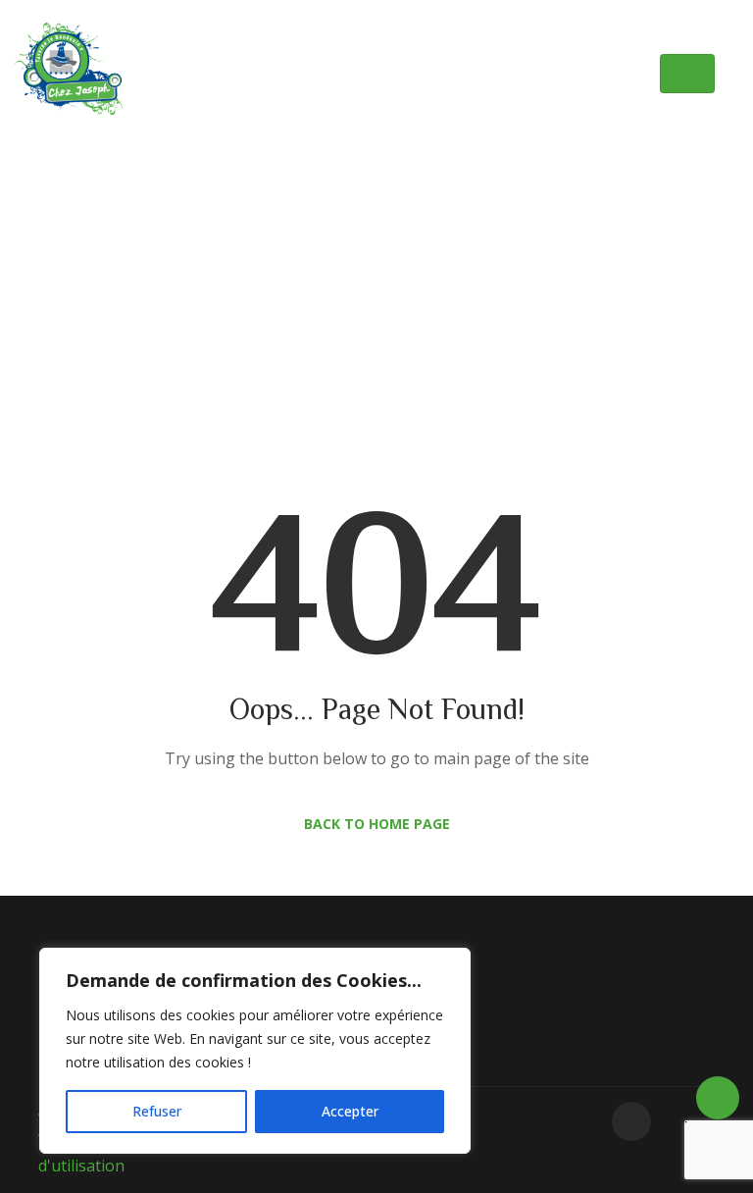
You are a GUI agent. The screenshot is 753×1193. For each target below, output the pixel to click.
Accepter (350, 1111)
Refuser (156, 1111)
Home (300, 268)
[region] (255, 1051)
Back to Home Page (377, 823)
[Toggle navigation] (687, 73)
